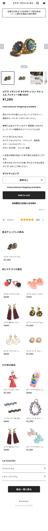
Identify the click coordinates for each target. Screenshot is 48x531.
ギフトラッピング (11, 173)
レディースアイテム (10, 476)
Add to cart (24, 195)
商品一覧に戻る (24, 489)
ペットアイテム (8, 468)
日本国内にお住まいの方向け (24, 203)
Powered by (21, 506)
